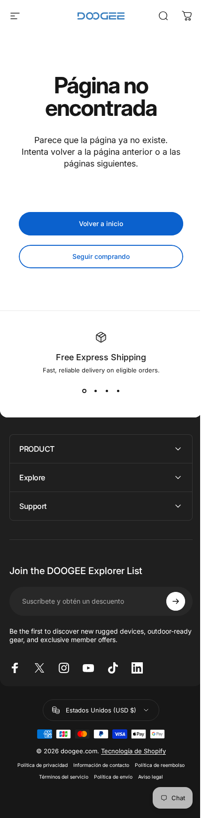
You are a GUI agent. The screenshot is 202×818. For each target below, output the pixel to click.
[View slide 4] (118, 390)
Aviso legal (147, 777)
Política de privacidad (39, 765)
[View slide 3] (106, 390)
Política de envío (110, 777)
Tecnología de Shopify (130, 751)
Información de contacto (98, 765)
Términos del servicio (60, 777)
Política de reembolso (156, 765)
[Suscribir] (168, 601)
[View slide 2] (95, 390)
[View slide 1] (84, 390)
